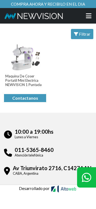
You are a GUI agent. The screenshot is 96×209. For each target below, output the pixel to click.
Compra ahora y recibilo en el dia (48, 4)
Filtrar (84, 33)
